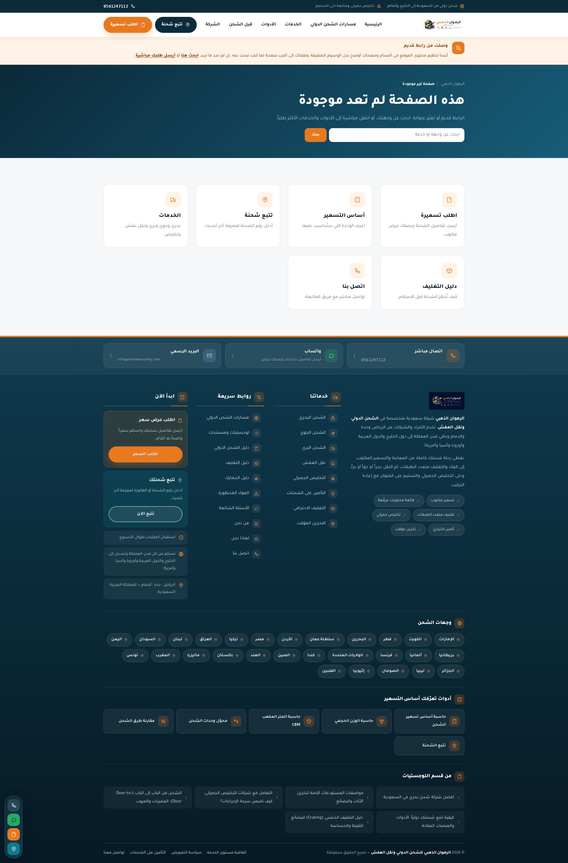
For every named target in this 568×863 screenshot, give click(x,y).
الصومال (390, 671)
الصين (284, 656)
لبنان (177, 640)
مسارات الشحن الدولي (333, 24)
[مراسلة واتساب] (13, 820)
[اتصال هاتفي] (13, 805)
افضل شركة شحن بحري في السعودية (418, 797)
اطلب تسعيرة (124, 24)
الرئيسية (373, 24)
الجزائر (448, 671)
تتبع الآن (145, 514)
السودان (147, 640)
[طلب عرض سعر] (13, 834)
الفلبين (328, 671)
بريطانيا (446, 656)
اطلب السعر (145, 454)
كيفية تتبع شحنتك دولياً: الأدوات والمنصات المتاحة (425, 822)
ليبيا (420, 671)
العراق (206, 640)
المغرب (163, 656)
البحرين (359, 640)
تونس (132, 656)
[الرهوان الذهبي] (443, 24)
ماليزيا (193, 656)
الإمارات (446, 640)
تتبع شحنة (172, 24)
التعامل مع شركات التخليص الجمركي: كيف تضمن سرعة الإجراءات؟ (238, 797)
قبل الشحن (240, 24)
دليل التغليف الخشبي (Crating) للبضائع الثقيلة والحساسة (327, 822)
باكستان (225, 656)
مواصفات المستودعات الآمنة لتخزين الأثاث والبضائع (330, 797)
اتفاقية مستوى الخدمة (226, 853)
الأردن (287, 640)
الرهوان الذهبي (452, 84)
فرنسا (386, 656)
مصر (259, 640)
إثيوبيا (358, 671)
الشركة (213, 24)
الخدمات (293, 24)
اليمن (116, 640)
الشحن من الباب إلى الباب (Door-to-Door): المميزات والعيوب (149, 797)
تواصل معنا (114, 853)
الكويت (415, 640)
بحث (316, 135)
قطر (387, 640)
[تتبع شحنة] (13, 849)
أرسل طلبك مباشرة (155, 56)
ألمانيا (416, 656)
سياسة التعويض (186, 853)
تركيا (233, 640)
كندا (311, 656)
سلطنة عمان (322, 640)
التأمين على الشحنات (148, 853)
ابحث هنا (190, 56)
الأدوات (268, 24)
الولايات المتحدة (347, 656)
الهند (255, 656)
